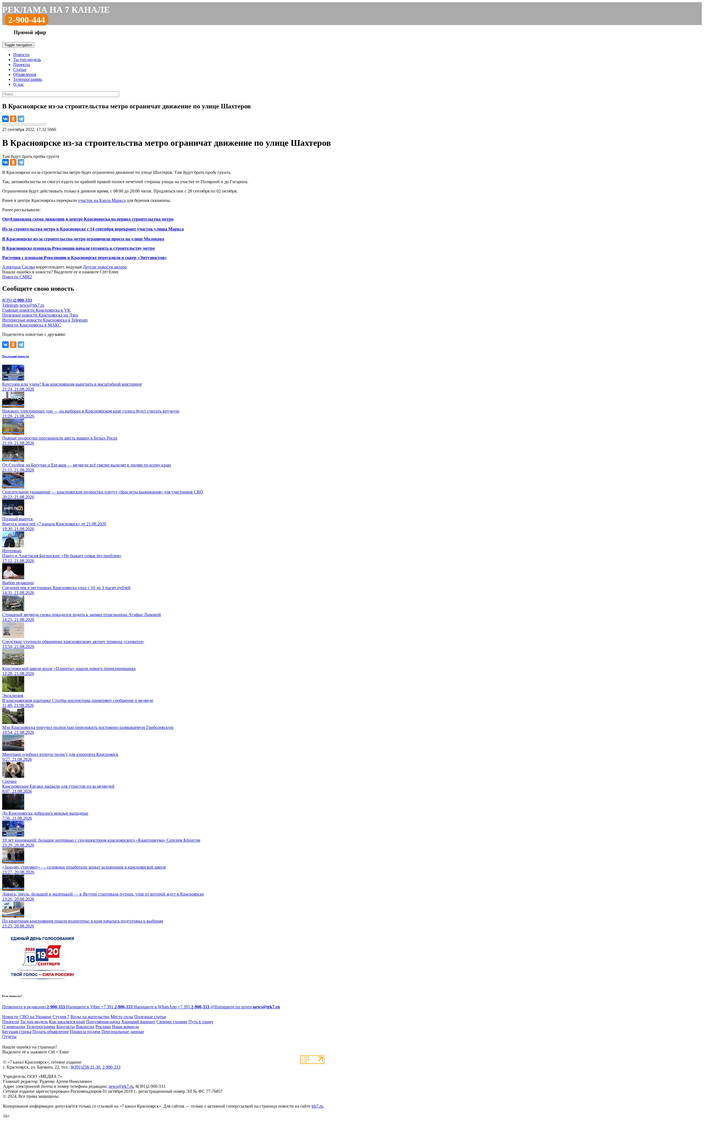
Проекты (21, 64)
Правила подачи (85, 1031)
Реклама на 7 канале (56, 10)
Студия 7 (61, 1016)
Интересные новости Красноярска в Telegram (44, 320)
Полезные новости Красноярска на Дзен (40, 315)
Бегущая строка (16, 1031)
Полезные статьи (150, 1016)
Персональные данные (122, 1031)
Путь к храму (200, 1021)
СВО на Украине (35, 1016)
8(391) (17, 300)
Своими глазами (171, 1021)
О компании (13, 1026)
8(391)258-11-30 (85, 1067)
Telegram (10, 305)
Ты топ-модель (27, 59)
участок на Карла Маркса (102, 200)
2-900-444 (26, 20)
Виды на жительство (89, 1016)
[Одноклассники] (13, 119)
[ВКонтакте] (5, 119)
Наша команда (125, 1026)
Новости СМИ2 (17, 276)
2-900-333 (111, 1067)
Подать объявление (50, 1031)
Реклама (103, 1026)
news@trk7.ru (32, 305)
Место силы (122, 1016)
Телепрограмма (27, 79)
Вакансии (85, 1026)
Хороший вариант (138, 1021)
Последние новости (15, 356)
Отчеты (9, 1036)
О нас (18, 84)
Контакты (65, 1026)
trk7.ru (317, 1106)
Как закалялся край (67, 1021)
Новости (21, 54)
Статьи (19, 69)
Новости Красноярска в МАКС (31, 325)
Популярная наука (103, 1021)
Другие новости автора (105, 267)
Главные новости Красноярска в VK (36, 310)
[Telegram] (21, 119)
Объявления (24, 74)
